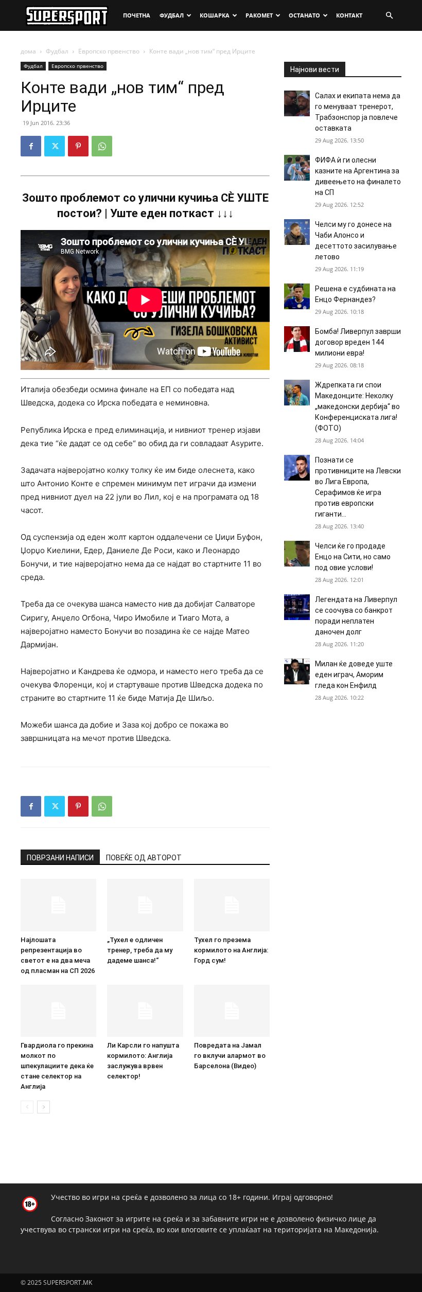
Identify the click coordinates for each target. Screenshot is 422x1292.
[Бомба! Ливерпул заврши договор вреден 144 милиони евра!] (297, 339)
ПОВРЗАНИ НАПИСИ (60, 858)
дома (28, 51)
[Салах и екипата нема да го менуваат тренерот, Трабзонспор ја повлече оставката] (297, 103)
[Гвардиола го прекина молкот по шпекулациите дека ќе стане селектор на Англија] (58, 1011)
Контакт (349, 15)
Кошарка (215, 15)
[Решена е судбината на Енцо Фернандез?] (297, 296)
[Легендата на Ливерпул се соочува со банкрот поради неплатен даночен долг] (297, 607)
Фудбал (172, 15)
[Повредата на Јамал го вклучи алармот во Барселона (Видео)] (232, 1011)
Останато (304, 15)
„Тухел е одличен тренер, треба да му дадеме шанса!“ (139, 950)
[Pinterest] (78, 146)
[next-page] (43, 1107)
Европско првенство (108, 51)
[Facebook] (31, 146)
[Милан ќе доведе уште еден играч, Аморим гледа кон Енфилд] (297, 671)
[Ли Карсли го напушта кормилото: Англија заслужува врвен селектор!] (145, 1011)
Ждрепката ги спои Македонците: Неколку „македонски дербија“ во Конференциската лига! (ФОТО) (357, 406)
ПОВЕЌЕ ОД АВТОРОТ (144, 858)
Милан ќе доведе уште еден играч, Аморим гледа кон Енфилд (354, 674)
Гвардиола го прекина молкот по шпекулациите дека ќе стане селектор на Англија (57, 1065)
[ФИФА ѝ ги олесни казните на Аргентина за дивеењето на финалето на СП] (297, 168)
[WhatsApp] (102, 146)
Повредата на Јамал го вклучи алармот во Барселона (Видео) (230, 1055)
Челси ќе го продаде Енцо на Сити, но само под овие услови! (353, 557)
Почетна (136, 15)
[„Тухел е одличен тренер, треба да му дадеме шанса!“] (145, 905)
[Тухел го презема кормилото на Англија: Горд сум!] (232, 905)
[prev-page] (27, 1107)
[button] (389, 16)
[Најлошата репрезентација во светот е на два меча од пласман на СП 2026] (58, 905)
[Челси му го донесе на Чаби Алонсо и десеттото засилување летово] (297, 232)
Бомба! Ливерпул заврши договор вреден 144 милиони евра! (358, 342)
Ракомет (259, 15)
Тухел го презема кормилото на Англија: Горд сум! (231, 950)
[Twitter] (54, 146)
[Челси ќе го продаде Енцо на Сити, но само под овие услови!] (297, 554)
